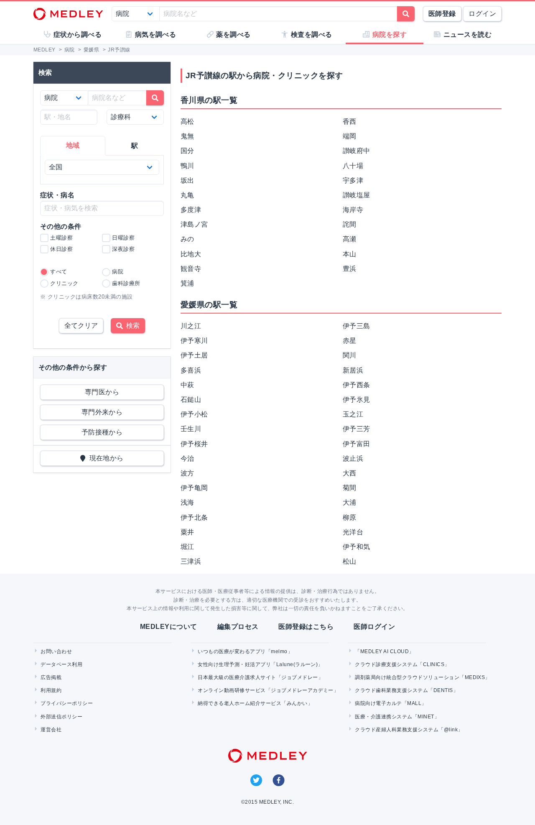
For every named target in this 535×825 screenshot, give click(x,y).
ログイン (482, 13)
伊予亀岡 (194, 487)
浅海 (187, 502)
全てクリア (81, 325)
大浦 (350, 502)
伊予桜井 (194, 443)
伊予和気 (356, 546)
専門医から (102, 392)
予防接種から (102, 432)
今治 (187, 458)
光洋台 (353, 532)
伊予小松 (194, 414)
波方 (187, 473)
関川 (350, 355)
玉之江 (353, 414)
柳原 (350, 517)
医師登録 (442, 13)
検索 (131, 325)
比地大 (191, 254)
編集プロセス (238, 626)
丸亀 (187, 195)
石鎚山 (191, 399)
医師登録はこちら (306, 626)
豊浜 (350, 268)
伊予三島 (356, 325)
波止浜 (353, 458)
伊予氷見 (356, 399)
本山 (350, 254)
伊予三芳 (356, 428)
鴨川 (187, 165)
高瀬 (350, 239)
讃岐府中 (356, 150)
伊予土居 (194, 355)
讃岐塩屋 (356, 195)
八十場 (353, 165)
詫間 (350, 224)
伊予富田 (356, 443)
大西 (350, 473)
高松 (187, 121)
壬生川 (191, 428)
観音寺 (191, 268)
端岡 (350, 136)
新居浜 (353, 370)
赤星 (350, 340)
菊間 (350, 487)
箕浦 (187, 283)
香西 (350, 121)
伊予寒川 (194, 340)
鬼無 (187, 136)
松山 (350, 561)
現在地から (105, 458)
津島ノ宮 (194, 224)
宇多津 (353, 180)
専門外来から (102, 412)
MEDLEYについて (168, 626)
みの (187, 239)
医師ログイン (374, 626)
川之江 (191, 325)
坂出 (187, 180)
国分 (187, 150)
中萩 (187, 384)
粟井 (187, 532)
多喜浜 (191, 370)
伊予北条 (194, 517)
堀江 (187, 546)
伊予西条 (356, 384)
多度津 (191, 209)
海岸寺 (353, 209)
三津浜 (191, 561)
